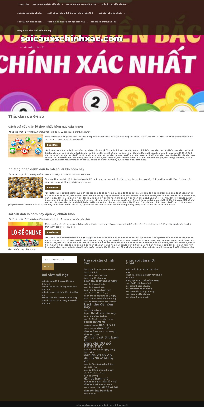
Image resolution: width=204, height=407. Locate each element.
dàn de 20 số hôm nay (166, 150)
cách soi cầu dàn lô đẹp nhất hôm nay (134, 150)
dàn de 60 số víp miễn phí (94, 373)
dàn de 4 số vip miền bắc (70, 153)
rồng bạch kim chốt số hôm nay (34, 30)
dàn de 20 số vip (98, 355)
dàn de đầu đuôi (141, 153)
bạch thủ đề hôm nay (98, 306)
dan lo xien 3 (127, 200)
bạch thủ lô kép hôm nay (97, 290)
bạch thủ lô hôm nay (95, 278)
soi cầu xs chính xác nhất (77, 132)
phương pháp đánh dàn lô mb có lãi (164, 202)
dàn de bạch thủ (123, 153)
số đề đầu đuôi (89, 394)
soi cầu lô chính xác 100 (103, 22)
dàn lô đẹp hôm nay (174, 157)
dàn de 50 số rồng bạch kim (99, 364)
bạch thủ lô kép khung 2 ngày (100, 296)
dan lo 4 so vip (75, 157)
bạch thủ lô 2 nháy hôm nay (95, 275)
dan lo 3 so (116, 155)
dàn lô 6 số (123, 157)
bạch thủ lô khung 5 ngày (94, 287)
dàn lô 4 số (153, 155)
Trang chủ (23, 4)
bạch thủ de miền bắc (106, 269)
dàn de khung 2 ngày (162, 153)
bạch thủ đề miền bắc (95, 316)
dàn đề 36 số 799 (54, 155)
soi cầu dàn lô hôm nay (107, 247)
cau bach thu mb (95, 321)
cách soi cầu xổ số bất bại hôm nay (66, 22)
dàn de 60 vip (91, 153)
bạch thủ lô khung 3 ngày (94, 284)
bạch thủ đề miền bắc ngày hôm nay (99, 319)
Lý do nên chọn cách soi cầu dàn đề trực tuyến (70, 247)
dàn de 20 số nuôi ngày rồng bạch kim (99, 351)
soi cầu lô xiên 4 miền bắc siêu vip (60, 297)
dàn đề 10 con (89, 388)
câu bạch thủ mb (91, 325)
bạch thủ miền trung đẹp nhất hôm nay (100, 301)
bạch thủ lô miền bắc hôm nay (100, 298)
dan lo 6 (88, 157)
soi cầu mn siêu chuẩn (113, 4)
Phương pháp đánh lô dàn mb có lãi (62, 204)
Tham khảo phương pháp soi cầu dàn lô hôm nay (146, 247)
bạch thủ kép (91, 272)
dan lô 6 (98, 157)
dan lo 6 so (135, 157)
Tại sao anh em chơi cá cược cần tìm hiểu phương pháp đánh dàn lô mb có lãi (122, 204)
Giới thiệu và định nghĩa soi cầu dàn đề (155, 245)
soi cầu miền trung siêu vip (81, 4)
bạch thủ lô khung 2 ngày (100, 281)
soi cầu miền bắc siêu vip (46, 4)
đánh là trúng (142, 200)
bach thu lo (90, 269)
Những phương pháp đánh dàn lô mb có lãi (122, 202)
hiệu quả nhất (157, 200)
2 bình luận (140, 160)
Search (47, 267)
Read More (53, 145)
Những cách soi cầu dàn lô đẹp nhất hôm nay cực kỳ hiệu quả (101, 160)
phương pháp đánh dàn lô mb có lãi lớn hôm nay (46, 169)
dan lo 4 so (141, 155)
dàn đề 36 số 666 (183, 153)
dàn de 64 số (106, 153)
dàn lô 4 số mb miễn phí (172, 155)
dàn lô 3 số (103, 155)
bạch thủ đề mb (92, 310)
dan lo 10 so (91, 155)
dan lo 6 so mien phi (152, 157)
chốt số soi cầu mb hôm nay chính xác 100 (70, 13)
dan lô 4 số (128, 155)
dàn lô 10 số (78, 155)
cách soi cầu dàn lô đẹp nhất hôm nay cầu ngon (45, 126)
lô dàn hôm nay (60, 160)
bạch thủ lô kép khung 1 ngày (96, 293)
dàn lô (67, 155)
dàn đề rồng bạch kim (98, 390)
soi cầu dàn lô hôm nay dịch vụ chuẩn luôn (41, 214)
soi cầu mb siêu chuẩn (29, 13)
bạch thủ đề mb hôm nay (100, 313)
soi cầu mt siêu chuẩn (110, 13)
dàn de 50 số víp (90, 367)
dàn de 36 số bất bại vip (130, 193)
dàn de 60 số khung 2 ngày (99, 370)
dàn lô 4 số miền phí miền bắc (136, 198)
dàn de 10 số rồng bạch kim (101, 339)
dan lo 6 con (109, 157)
